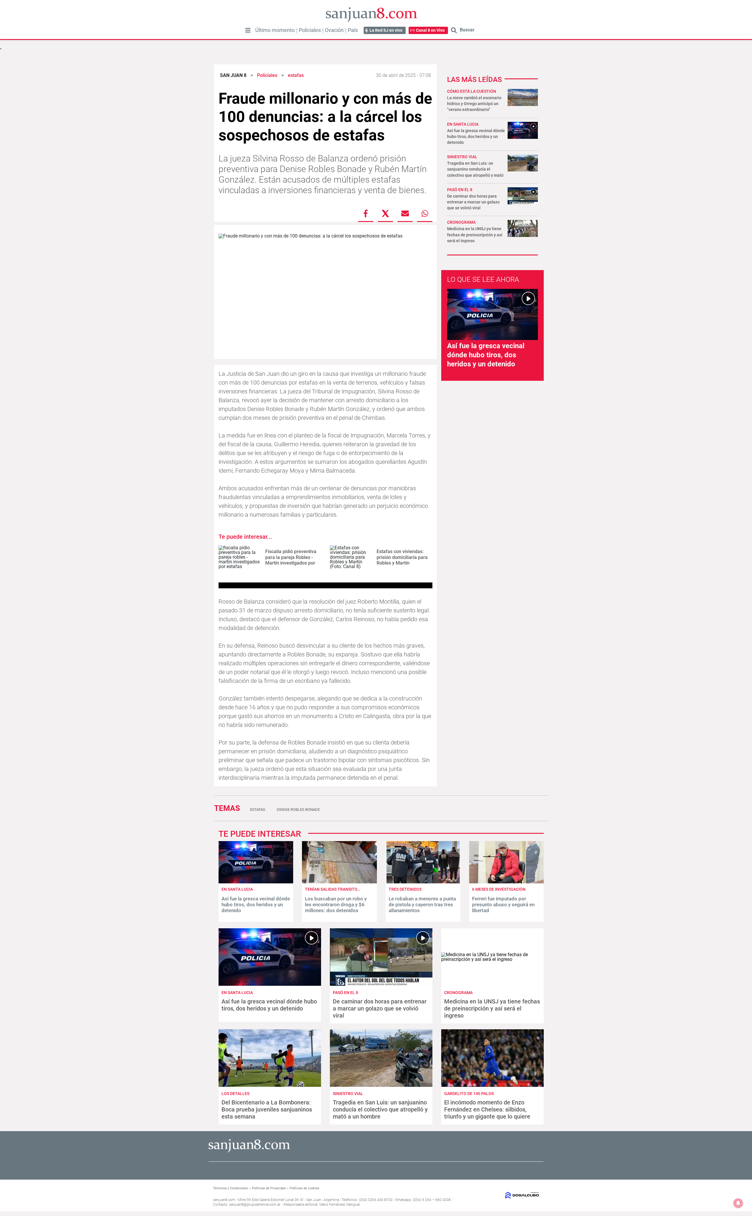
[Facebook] (365, 213)
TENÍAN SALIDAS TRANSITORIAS (335, 889)
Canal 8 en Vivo (430, 30)
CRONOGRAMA (461, 222)
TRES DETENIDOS (405, 889)
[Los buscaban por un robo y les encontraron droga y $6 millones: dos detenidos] (339, 882)
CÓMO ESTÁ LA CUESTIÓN (471, 91)
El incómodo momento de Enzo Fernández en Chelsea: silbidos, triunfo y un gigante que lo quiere (487, 1109)
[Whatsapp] (424, 213)
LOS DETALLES (235, 1093)
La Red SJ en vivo (386, 30)
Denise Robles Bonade (298, 809)
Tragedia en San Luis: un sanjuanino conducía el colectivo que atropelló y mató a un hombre (380, 1109)
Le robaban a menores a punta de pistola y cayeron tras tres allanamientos (422, 905)
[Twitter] (385, 213)
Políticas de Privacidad (269, 1188)
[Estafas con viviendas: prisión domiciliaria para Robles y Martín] (351, 557)
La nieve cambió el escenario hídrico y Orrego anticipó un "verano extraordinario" (474, 103)
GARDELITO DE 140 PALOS (469, 1093)
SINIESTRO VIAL (462, 156)
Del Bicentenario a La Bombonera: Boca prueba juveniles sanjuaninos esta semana (266, 1109)
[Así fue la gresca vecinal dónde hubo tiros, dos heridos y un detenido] (256, 882)
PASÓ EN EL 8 (459, 189)
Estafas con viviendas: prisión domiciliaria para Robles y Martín (402, 557)
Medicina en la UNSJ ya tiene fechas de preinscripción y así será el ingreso (474, 234)
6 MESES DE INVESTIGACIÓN (499, 889)
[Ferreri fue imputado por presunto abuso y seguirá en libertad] (506, 882)
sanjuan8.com (224, 1200)
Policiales (310, 30)
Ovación (334, 30)
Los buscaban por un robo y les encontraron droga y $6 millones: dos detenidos (336, 905)
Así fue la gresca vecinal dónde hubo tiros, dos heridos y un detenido (476, 136)
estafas (257, 809)
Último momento (275, 30)
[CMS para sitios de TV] (501, 1195)
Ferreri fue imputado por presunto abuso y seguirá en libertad (503, 905)
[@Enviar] (405, 213)
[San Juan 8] (249, 1151)
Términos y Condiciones (230, 1188)
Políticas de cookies (304, 1188)
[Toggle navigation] (248, 30)
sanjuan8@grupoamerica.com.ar (254, 1204)
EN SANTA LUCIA (463, 124)
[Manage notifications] (738, 1203)
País (353, 30)
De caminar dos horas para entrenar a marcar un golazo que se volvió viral (473, 202)
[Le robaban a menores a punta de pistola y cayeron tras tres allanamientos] (423, 882)
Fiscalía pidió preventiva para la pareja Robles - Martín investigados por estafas (290, 560)
